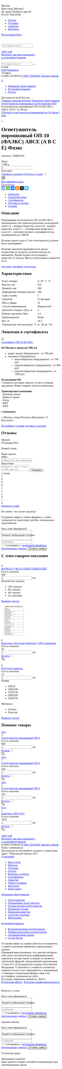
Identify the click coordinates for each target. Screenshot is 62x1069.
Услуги (12, 92)
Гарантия (13, 26)
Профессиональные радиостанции (27, 932)
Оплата (12, 20)
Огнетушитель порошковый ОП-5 (20, 738)
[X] (22, 188)
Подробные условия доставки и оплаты (23, 425)
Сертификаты (15, 877)
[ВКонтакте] (13, 188)
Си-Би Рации (15, 938)
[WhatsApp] (8, 188)
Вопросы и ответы (18, 874)
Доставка (13, 23)
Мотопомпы (15, 917)
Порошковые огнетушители (24, 903)
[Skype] (26, 188)
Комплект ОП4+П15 (12, 813)
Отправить (37, 470)
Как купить (14, 862)
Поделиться (8, 184)
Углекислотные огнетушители (25, 906)
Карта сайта (14, 888)
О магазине (7, 856)
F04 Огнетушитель (12, 668)
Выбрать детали (10, 601)
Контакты (13, 29)
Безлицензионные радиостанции (26, 929)
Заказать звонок (50, 75)
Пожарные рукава (18, 909)
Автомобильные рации (21, 935)
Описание (13, 194)
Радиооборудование (19, 89)
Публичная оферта (11, 982)
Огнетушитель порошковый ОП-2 (20, 788)
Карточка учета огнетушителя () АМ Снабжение (28, 643)
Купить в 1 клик (33, 174)
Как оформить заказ (12, 181)
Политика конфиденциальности (42, 982)
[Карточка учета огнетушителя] (13, 637)
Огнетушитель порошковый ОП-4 (20, 763)
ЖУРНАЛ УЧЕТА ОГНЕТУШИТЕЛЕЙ (24, 568)
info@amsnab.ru (10, 70)
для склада (30, 266)
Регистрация (8, 34)
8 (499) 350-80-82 (30, 75)
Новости (13, 865)
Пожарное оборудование (22, 86)
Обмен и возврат (17, 882)
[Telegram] (3, 188)
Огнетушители (16, 900)
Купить (5, 655)
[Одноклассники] (17, 188)
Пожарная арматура (19, 911)
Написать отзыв (10, 506)
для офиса (17, 266)
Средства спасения (18, 914)
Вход (19, 34)
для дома (6, 266)
